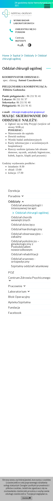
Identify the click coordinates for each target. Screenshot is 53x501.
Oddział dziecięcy (23, 224)
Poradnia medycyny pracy (28, 199)
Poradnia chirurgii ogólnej (28, 199)
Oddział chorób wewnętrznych (21, 218)
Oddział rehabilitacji (24, 254)
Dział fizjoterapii (22, 288)
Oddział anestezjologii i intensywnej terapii (27, 206)
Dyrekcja (14, 190)
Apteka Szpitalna (19, 302)
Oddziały (29, 55)
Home (6, 55)
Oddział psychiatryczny (26, 283)
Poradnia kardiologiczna (27, 199)
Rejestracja (18, 199)
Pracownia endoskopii (25, 288)
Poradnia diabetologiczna (28, 199)
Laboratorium (17, 291)
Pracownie (15, 286)
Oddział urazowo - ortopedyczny (23, 260)
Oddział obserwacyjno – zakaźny (27, 235)
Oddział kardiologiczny (26, 229)
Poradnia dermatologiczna (28, 199)
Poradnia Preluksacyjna (26, 199)
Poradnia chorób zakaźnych (29, 199)
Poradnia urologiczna (25, 199)
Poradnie (14, 196)
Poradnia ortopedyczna (26, 199)
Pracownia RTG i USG (25, 288)
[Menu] (47, 6)
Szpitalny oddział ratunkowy (29, 266)
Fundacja (14, 307)
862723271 (20, 40)
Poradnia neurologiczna (27, 199)
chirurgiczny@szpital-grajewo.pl (28, 111)
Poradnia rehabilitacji (25, 199)
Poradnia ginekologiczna (27, 199)
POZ (11, 272)
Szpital (17, 55)
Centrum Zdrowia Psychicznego (29, 277)
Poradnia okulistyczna (25, 199)
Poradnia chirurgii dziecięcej (30, 199)
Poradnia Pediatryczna (26, 199)
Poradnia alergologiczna (27, 199)
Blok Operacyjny (19, 296)
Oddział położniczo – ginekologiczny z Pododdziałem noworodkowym (25, 245)
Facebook (14, 312)
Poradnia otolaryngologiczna (30, 199)
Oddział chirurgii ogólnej (31, 212)
